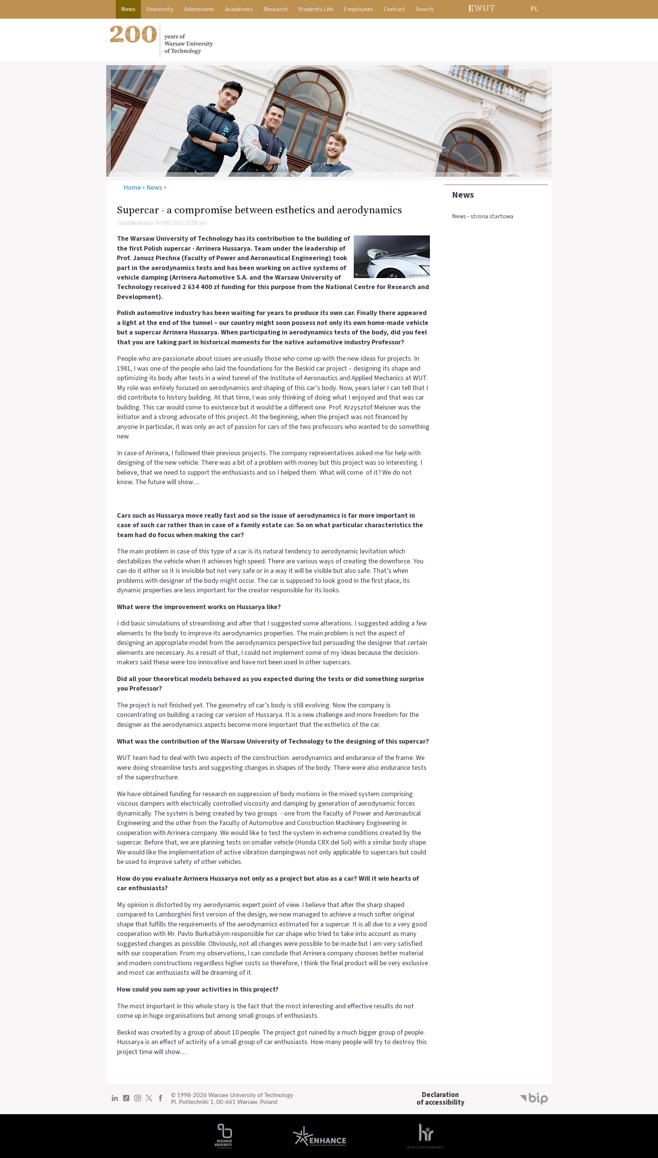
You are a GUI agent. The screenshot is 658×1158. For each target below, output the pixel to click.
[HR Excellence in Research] (425, 1135)
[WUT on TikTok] (126, 1100)
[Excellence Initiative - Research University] (223, 1135)
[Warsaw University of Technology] (329, 40)
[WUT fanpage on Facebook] (160, 1100)
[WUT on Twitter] (149, 1100)
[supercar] (392, 256)
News (463, 195)
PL (534, 9)
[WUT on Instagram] (137, 1100)
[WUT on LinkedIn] (115, 1100)
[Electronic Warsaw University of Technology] (481, 9)
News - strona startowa (482, 216)
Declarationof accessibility (441, 1099)
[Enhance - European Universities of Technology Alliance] (319, 1135)
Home (132, 187)
